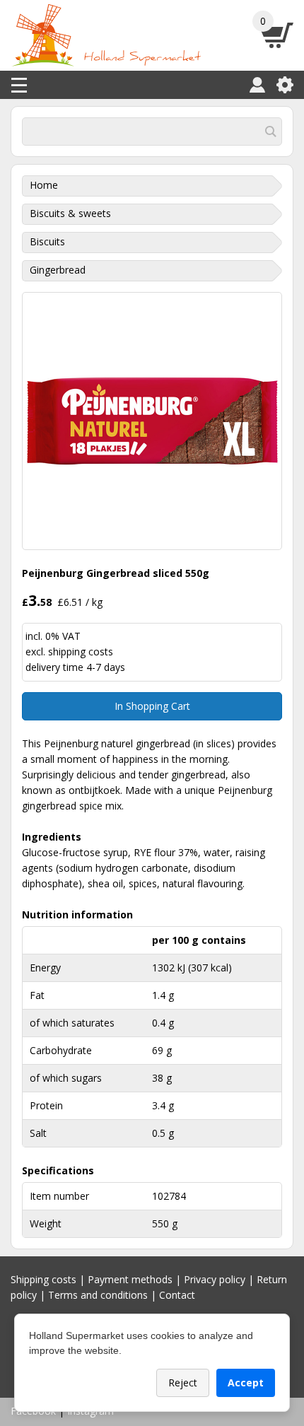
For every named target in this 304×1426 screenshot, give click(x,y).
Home (44, 185)
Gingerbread (58, 269)
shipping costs (80, 651)
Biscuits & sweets (70, 213)
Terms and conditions (98, 1295)
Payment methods (130, 1279)
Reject (182, 1382)
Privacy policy (214, 1279)
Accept (246, 1382)
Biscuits (47, 241)
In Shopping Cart (152, 706)
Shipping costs (43, 1279)
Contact (177, 1295)
